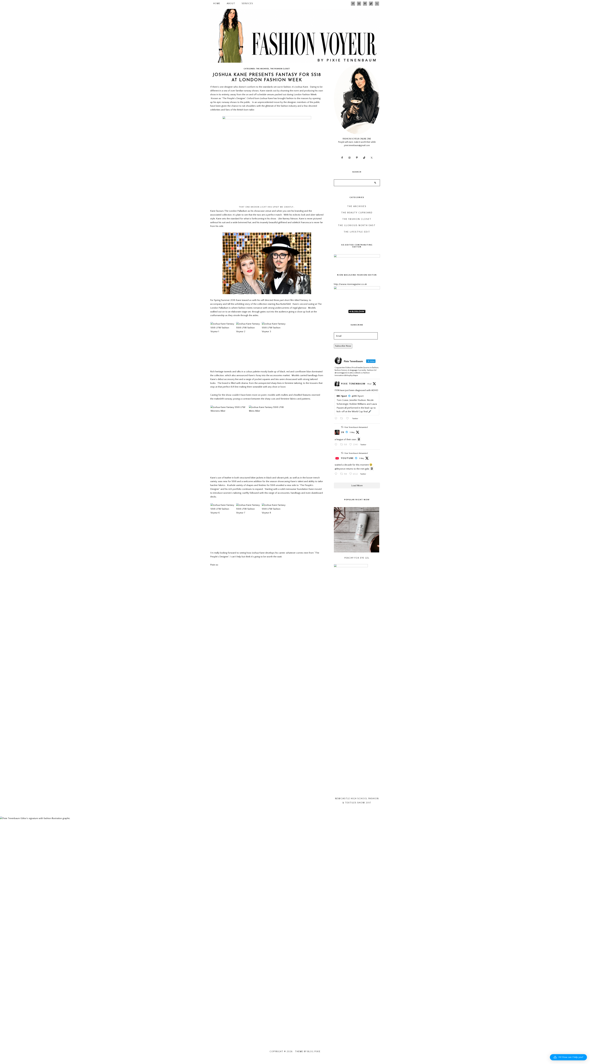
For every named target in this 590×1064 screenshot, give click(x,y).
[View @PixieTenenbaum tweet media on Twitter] (359, 439)
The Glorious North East (357, 225)
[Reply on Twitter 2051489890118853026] (336, 474)
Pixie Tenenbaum (353, 383)
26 (342, 432)
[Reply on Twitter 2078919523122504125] (336, 419)
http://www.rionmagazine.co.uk (350, 284)
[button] (568, 1057)
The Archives (262, 69)
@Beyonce (340, 468)
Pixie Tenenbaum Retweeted (356, 427)
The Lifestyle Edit (357, 232)
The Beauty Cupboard (357, 213)
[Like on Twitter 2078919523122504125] (348, 419)
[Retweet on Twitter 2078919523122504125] (342, 419)
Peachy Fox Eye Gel (356, 558)
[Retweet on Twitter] (342, 427)
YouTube (347, 458)
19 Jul (369, 384)
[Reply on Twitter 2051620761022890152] (336, 445)
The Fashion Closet (280, 69)
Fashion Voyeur (295, 36)
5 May (352, 432)
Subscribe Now (343, 346)
